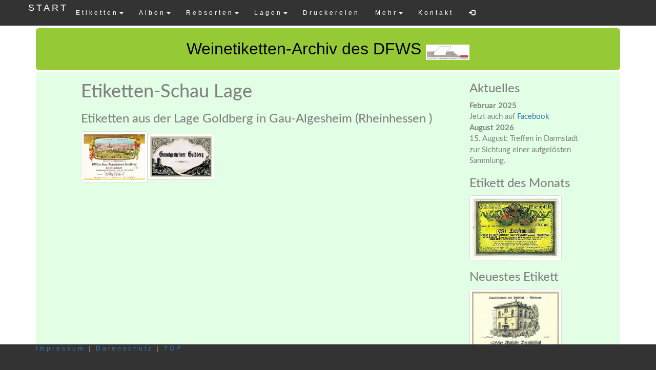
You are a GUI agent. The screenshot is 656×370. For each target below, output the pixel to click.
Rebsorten (210, 12)
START (48, 8)
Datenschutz (124, 348)
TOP (173, 348)
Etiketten (97, 12)
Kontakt (436, 12)
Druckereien (331, 12)
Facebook (533, 116)
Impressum (60, 348)
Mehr (386, 12)
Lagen (268, 12)
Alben (152, 12)
